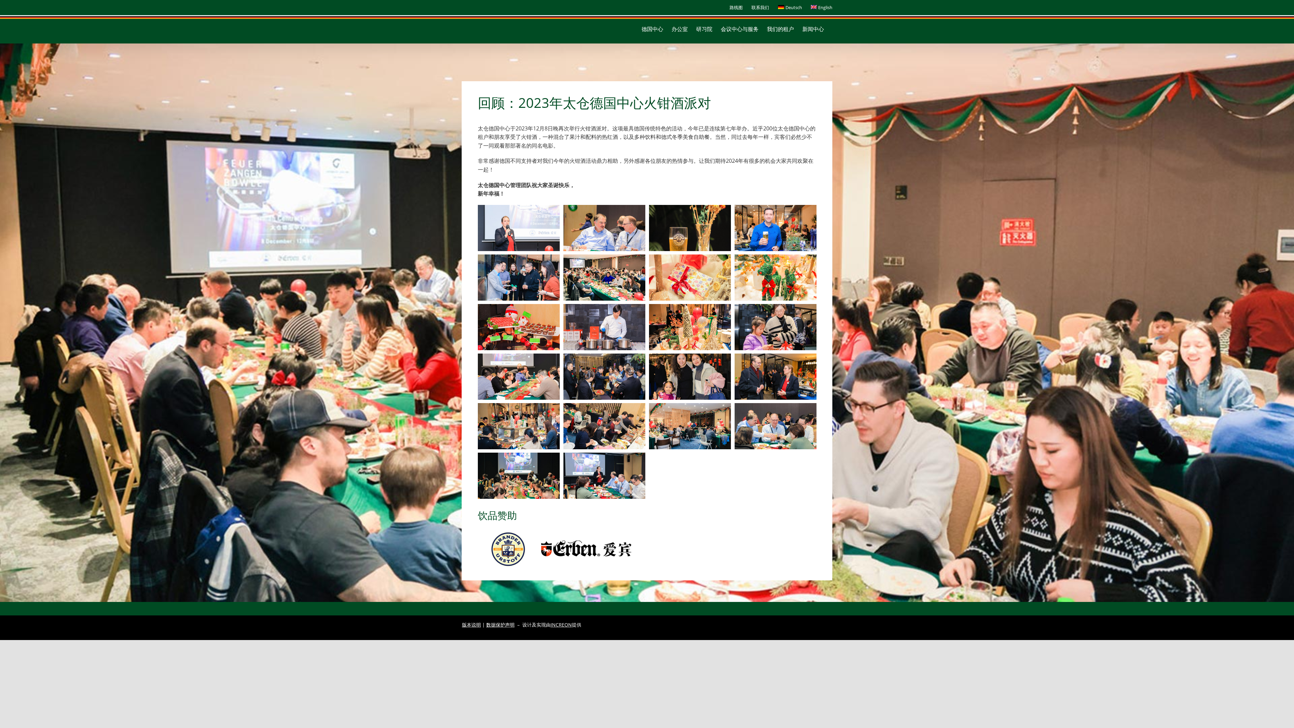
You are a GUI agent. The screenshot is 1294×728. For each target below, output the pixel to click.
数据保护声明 (500, 624)
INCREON (561, 624)
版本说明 (471, 624)
